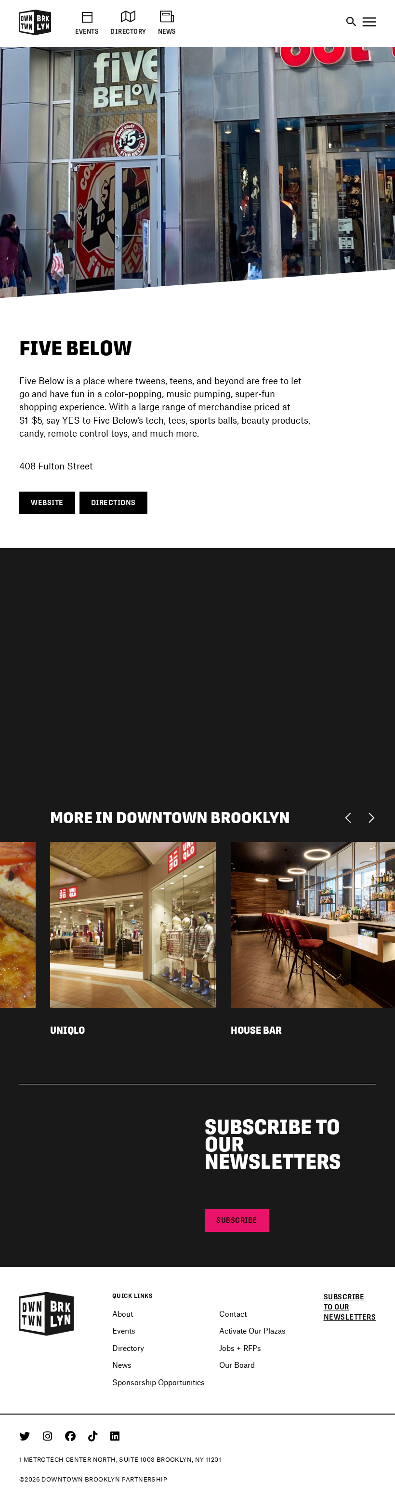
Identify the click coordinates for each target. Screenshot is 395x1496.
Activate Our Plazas (252, 1330)
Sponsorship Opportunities (158, 1382)
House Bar (256, 1030)
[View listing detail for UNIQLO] (133, 924)
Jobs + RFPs (240, 1347)
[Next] (371, 817)
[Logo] (35, 33)
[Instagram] (49, 1436)
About (122, 1313)
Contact (233, 1313)
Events (123, 1330)
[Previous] (350, 817)
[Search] (351, 22)
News (122, 1364)
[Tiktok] (94, 1436)
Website (47, 502)
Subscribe (236, 1220)
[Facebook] (72, 1436)
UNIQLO (67, 1030)
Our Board (237, 1364)
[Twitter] (26, 1436)
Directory (128, 1347)
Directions (113, 502)
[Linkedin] (114, 1436)
